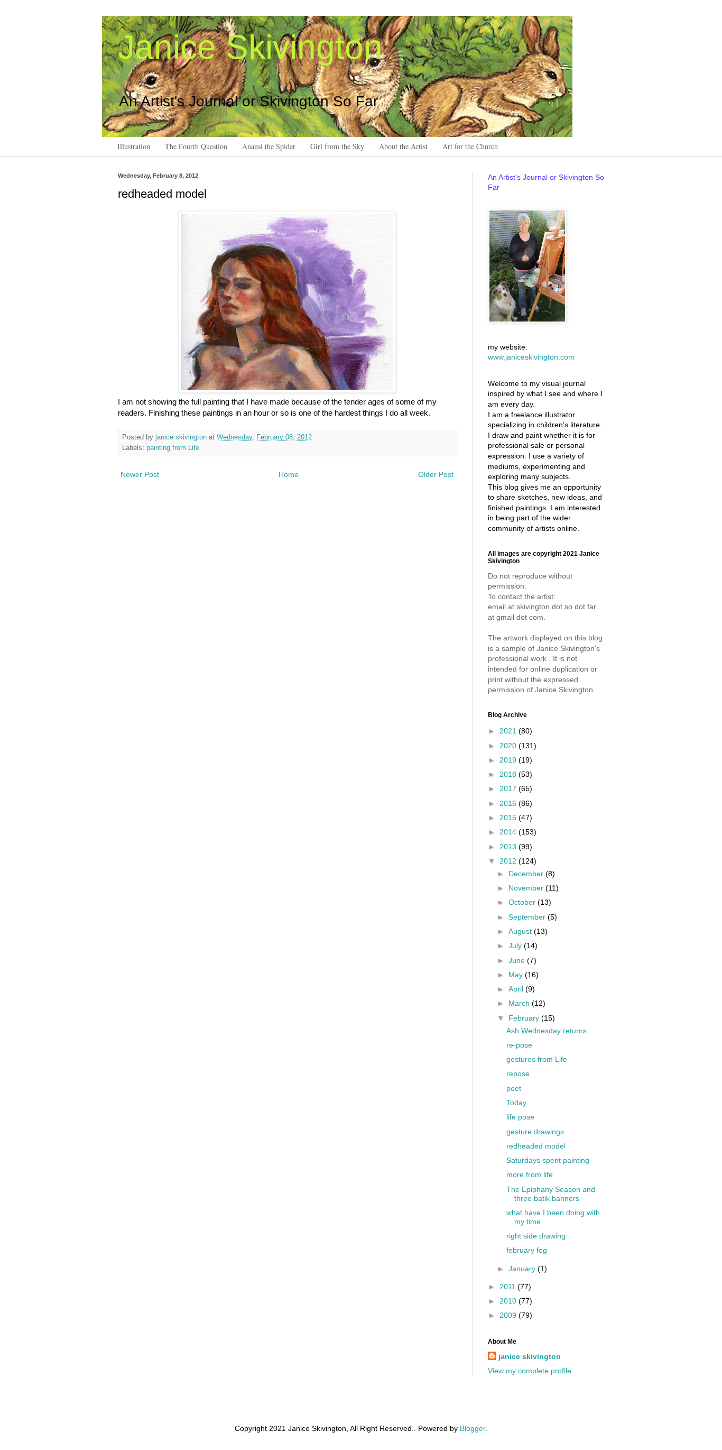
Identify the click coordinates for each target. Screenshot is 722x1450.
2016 (509, 803)
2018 (509, 774)
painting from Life (172, 448)
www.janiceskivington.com (531, 357)
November (526, 888)
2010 (509, 1301)
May (516, 974)
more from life (529, 1174)
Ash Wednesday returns (546, 1030)
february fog (526, 1250)
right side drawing (536, 1236)
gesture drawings (535, 1131)
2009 (509, 1315)
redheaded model (536, 1146)
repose (518, 1073)
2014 (509, 832)
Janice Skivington (250, 47)
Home (289, 474)
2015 (509, 817)
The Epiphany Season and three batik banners (550, 1194)
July (516, 945)
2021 (509, 731)
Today (516, 1102)
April (516, 989)
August (521, 931)
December (526, 873)
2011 (508, 1286)
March (520, 1003)
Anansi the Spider (268, 146)
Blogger (472, 1428)
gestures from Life (536, 1059)
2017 (509, 788)
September (528, 917)
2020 (509, 745)
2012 (509, 861)
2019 (509, 760)
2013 (509, 846)
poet (513, 1088)
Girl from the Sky (337, 146)
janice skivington (182, 437)
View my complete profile (529, 1370)
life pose (520, 1117)
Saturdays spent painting (547, 1160)
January (523, 1268)
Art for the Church (470, 146)
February (524, 1018)
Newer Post (140, 474)
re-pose (519, 1045)
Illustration (133, 146)
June (517, 960)
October (523, 902)
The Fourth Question (196, 146)
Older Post (435, 474)
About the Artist (403, 146)
